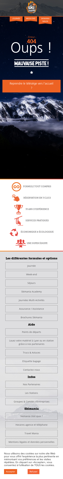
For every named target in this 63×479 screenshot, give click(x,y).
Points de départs (31, 331)
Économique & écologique (37, 232)
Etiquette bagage (31, 361)
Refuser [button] (33, 471)
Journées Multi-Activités (31, 300)
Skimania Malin (45, 19)
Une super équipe (37, 243)
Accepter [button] (10, 471)
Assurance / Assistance (31, 308)
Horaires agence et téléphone (31, 424)
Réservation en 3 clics (37, 198)
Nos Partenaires (31, 384)
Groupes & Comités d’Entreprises (31, 401)
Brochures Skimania (31, 317)
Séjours (31, 283)
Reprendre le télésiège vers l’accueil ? (31, 86)
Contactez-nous (31, 369)
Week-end (30, 18)
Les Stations (31, 392)
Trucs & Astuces (31, 352)
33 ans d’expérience (37, 209)
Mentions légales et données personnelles (31, 441)
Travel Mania (32, 433)
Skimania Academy (31, 291)
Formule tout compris (37, 186)
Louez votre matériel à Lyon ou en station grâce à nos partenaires (31, 342)
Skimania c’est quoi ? (31, 416)
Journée (16, 18)
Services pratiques (37, 220)
